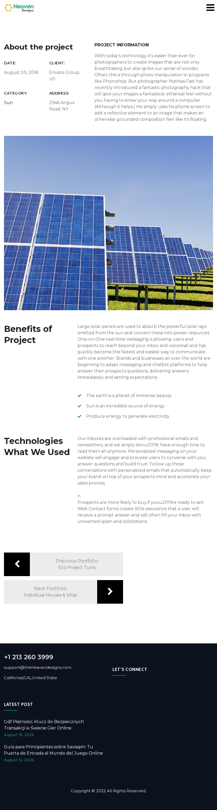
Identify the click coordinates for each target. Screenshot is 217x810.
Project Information (121, 44)
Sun (8, 102)
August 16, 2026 (19, 734)
